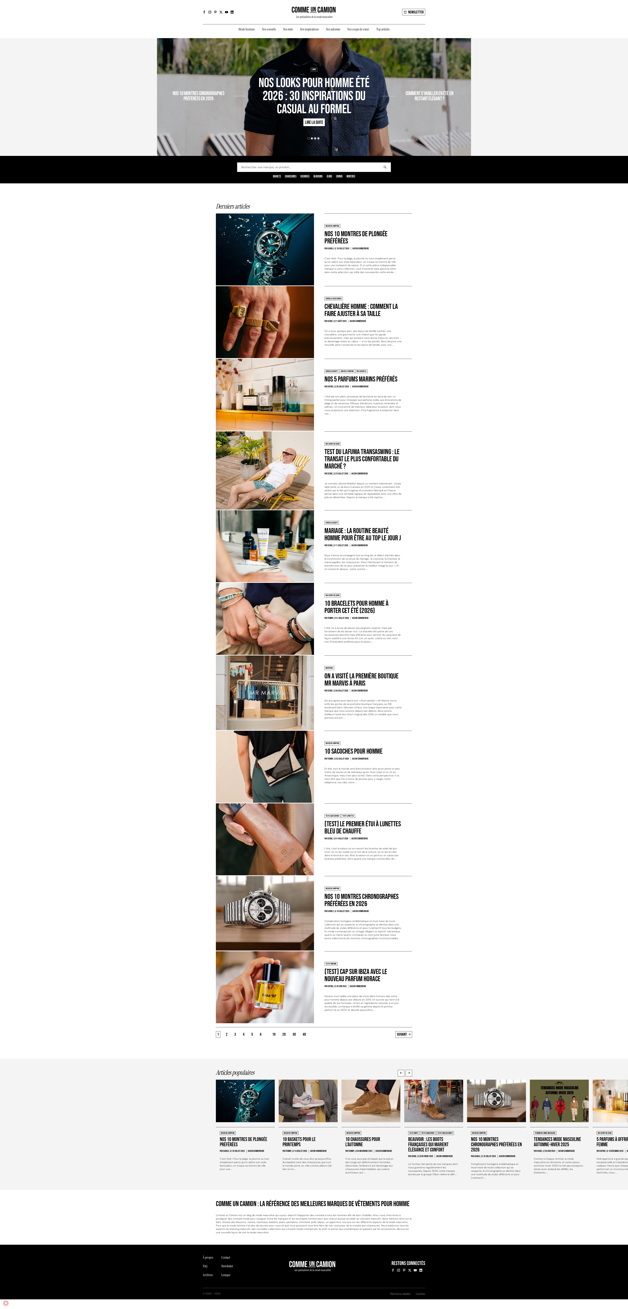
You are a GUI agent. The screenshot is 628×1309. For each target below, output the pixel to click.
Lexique (225, 1275)
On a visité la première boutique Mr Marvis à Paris (361, 680)
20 (284, 1034)
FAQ (205, 1266)
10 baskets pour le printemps (299, 1142)
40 (304, 1034)
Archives (208, 1275)
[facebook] (204, 12)
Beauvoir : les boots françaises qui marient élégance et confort (428, 1144)
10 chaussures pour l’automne (362, 1142)
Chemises (305, 176)
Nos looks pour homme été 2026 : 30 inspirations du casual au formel (314, 96)
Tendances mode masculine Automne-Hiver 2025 (557, 1142)
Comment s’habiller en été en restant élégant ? (430, 96)
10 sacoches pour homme (353, 751)
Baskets (277, 176)
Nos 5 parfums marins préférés (360, 379)
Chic (397, 84)
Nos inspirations (309, 29)
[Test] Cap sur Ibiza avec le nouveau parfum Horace (355, 975)
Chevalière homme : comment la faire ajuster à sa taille (361, 310)
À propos (208, 1257)
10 (274, 1034)
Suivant (402, 1034)
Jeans (329, 176)
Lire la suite (221, 108)
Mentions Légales (400, 1293)
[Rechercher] (385, 167)
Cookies (420, 1293)
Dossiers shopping (225, 84)
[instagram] (209, 12)
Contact (225, 1257)
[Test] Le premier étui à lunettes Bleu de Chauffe (362, 828)
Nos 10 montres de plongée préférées (355, 238)
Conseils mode (408, 84)
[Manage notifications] (6, 1303)
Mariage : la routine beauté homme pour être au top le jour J (362, 534)
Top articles (383, 29)
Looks (314, 69)
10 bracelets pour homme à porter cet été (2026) (356, 607)
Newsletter (416, 12)
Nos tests (288, 29)
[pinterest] (215, 12)
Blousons (318, 176)
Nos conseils (269, 29)
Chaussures (291, 176)
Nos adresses (333, 29)
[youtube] (226, 12)
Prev (401, 1073)
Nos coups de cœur (358, 29)
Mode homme (246, 29)
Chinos (339, 176)
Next (409, 1073)
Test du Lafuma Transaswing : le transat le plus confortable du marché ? (361, 459)
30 (294, 1034)
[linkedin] (232, 12)
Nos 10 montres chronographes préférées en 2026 (199, 96)
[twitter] (220, 12)
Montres (351, 176)
